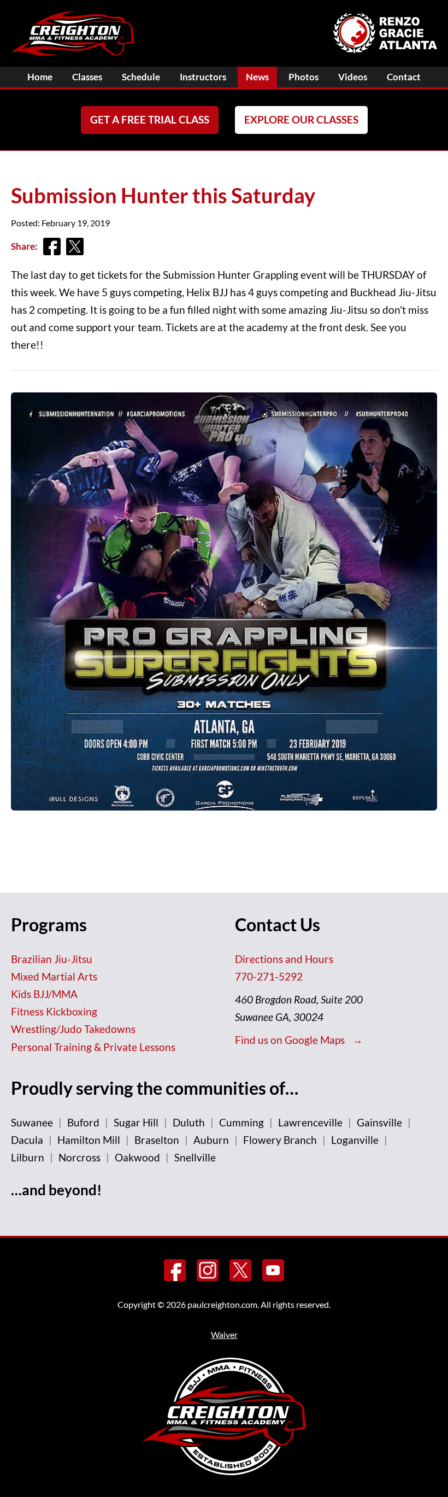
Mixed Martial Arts (54, 976)
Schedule (141, 77)
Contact (404, 77)
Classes (87, 77)
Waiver (224, 1334)
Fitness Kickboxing (54, 1011)
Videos (352, 77)
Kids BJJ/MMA (44, 994)
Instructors (203, 77)
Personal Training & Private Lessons (93, 1047)
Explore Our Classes (301, 119)
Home (39, 77)
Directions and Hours (284, 959)
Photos (303, 77)
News (257, 77)
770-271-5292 (269, 976)
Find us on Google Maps (291, 1040)
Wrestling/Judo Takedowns (73, 1029)
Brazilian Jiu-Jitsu (51, 959)
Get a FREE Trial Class (149, 119)
